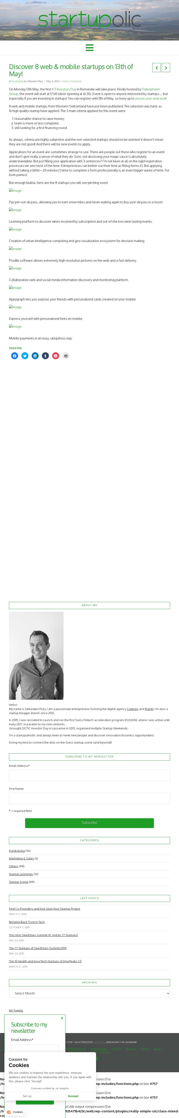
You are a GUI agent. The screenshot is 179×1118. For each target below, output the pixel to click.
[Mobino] (89, 326)
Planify (149, 709)
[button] (89, 47)
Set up (27, 1096)
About (157, 1048)
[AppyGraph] (89, 287)
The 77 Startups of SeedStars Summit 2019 (38, 948)
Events (145, 1048)
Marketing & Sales (21, 858)
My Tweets (16, 1010)
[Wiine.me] (89, 210)
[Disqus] (89, 418)
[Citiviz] (89, 229)
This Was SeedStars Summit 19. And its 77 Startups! (43, 935)
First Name (16, 788)
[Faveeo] (89, 268)
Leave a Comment (72, 81)
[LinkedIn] (96, 1058)
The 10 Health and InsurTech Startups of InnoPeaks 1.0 (45, 961)
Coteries (132, 709)
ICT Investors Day (64, 89)
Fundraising (17, 81)
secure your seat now (150, 98)
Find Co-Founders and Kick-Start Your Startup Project (44, 908)
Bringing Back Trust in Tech (27, 922)
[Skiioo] (89, 190)
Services (131, 1048)
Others (13, 866)
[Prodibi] (89, 248)
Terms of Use (78, 1051)
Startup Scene (18, 882)
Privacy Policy (100, 1051)
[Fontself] (89, 307)
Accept (73, 1096)
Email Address (19, 765)
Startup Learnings (21, 874)
